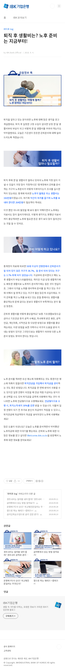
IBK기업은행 (10, 603)
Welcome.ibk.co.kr (37, 435)
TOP (59, 646)
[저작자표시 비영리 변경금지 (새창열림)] (39, 481)
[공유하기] (15, 481)
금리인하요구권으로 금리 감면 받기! (23, 514)
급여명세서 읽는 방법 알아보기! (21, 502)
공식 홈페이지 (9, 646)
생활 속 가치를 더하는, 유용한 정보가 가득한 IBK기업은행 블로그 (25, 608)
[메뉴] (59, 6)
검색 (52, 6)
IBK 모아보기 (20, 17)
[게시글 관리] (19, 481)
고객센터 (7, 650)
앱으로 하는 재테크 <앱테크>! (20, 510)
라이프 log (12, 493)
